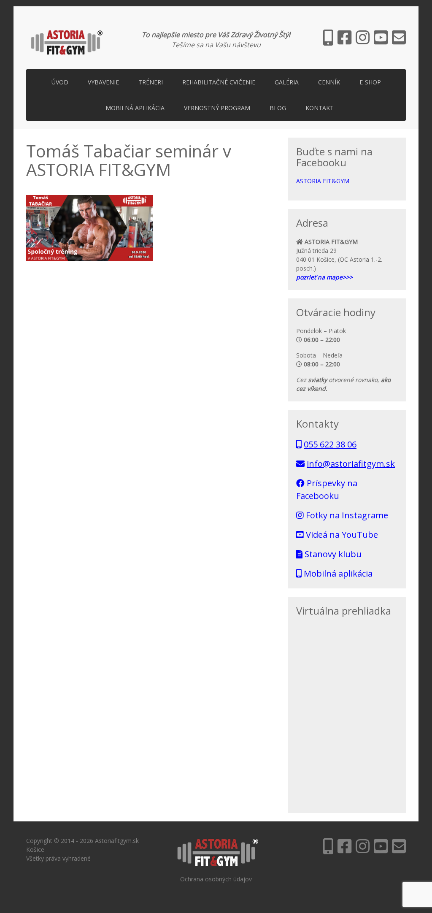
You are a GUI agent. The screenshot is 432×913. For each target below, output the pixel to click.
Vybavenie (103, 82)
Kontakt (319, 108)
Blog (278, 108)
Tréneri (150, 82)
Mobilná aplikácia (135, 108)
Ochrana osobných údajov (216, 879)
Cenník (329, 82)
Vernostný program (217, 108)
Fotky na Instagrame (346, 515)
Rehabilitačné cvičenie (218, 82)
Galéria (287, 82)
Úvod (59, 82)
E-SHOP (370, 82)
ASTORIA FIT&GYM (322, 181)
